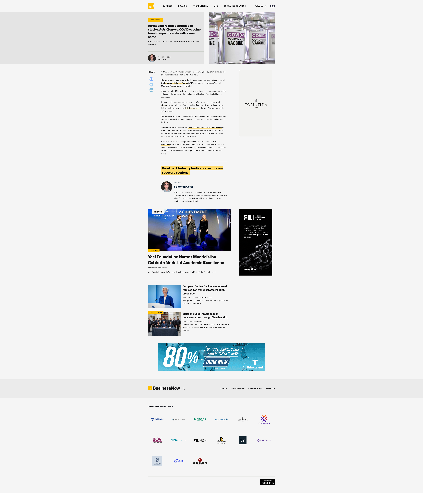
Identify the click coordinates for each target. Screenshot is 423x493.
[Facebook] (151, 79)
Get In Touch (270, 388)
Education (154, 250)
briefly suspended (192, 108)
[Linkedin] (151, 90)
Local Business (156, 312)
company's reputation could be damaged (205, 127)
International (200, 6)
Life (216, 6)
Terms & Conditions (237, 388)
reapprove (165, 145)
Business (168, 6)
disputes (164, 105)
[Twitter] (151, 85)
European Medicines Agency (176, 83)
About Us (223, 388)
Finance (182, 6)
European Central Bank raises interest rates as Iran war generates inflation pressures (205, 290)
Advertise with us (255, 388)
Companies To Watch (235, 6)
